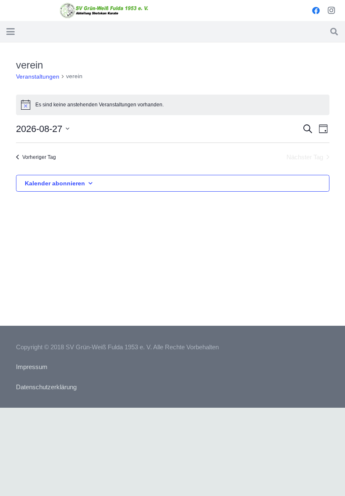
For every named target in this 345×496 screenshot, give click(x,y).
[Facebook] (316, 10)
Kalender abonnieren (55, 183)
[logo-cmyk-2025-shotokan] (104, 10)
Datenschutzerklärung (46, 386)
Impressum (32, 366)
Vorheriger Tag (39, 157)
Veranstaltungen (37, 76)
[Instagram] (331, 10)
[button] (10, 31)
